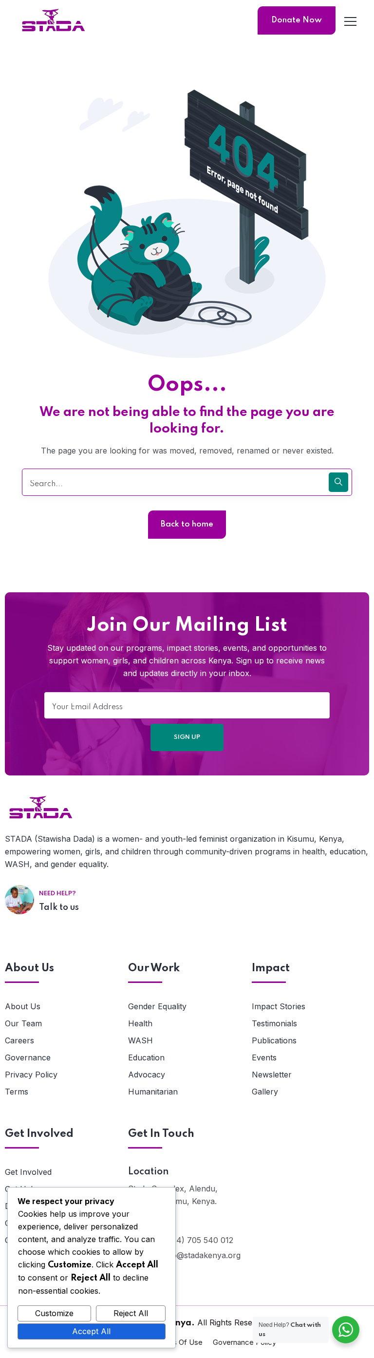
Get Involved (28, 1172)
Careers (19, 1040)
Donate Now (296, 20)
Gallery (265, 1091)
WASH (140, 1040)
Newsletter (272, 1074)
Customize (54, 1313)
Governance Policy (244, 1342)
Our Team (23, 1023)
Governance (28, 1057)
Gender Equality (157, 1006)
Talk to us (59, 907)
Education (146, 1057)
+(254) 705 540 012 (196, 1240)
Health (140, 1023)
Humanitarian (153, 1091)
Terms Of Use (179, 1342)
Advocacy (146, 1074)
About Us (22, 1006)
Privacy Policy (31, 1074)
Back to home (187, 524)
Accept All (91, 1331)
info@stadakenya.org (202, 1255)
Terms (16, 1091)
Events (264, 1057)
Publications (274, 1040)
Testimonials (274, 1023)
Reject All (130, 1313)
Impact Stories (278, 1006)
